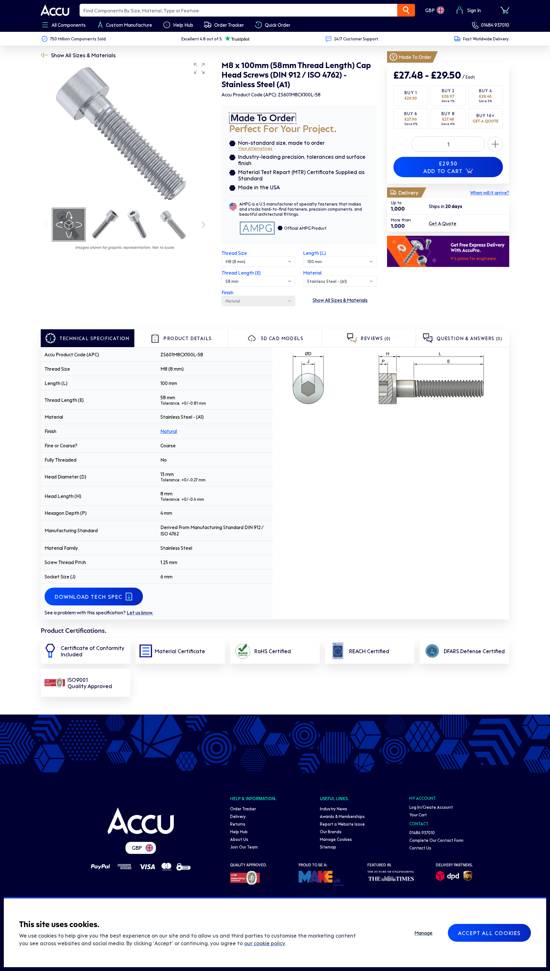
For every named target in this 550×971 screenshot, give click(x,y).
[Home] (141, 820)
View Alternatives (255, 148)
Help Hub (239, 831)
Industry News (333, 808)
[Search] (406, 10)
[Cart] (504, 10)
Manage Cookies (336, 839)
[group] (125, 133)
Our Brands (331, 831)
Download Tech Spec (89, 596)
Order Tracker (243, 808)
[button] (199, 68)
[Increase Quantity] (401, 144)
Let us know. (140, 612)
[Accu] (55, 10)
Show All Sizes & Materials (83, 55)
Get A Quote (442, 223)
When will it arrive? (489, 192)
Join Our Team (244, 846)
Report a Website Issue (342, 823)
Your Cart (418, 814)
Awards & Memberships (342, 816)
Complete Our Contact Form (436, 840)
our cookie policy (264, 943)
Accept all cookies (489, 933)
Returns (237, 823)
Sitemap (328, 846)
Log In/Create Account (431, 807)
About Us (239, 839)
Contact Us (420, 847)
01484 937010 (495, 25)
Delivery (238, 816)
